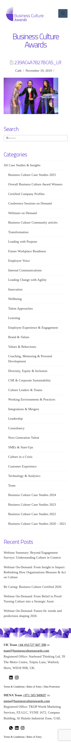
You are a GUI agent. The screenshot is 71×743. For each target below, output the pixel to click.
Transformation (18, 232)
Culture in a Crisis (20, 457)
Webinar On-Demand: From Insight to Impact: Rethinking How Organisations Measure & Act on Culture (35, 572)
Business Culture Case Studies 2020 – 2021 (37, 523)
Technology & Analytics (24, 476)
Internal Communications (25, 270)
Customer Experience (22, 466)
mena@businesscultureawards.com (27, 701)
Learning (14, 318)
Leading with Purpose (22, 241)
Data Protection (52, 686)
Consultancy (16, 428)
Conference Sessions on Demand (30, 203)
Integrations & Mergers (23, 409)
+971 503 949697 (34, 695)
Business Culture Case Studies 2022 (32, 514)
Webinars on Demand (22, 213)
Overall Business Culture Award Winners (35, 184)
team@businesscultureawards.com (26, 650)
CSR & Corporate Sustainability (29, 380)
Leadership (15, 418)
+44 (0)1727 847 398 (32, 645)
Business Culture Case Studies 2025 (32, 175)
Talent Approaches (20, 308)
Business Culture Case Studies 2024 (32, 495)
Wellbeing (15, 299)
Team (11, 485)
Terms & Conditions (14, 686)
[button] (63, 13)
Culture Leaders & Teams (25, 390)
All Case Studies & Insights (22, 165)
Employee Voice (19, 260)
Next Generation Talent (23, 437)
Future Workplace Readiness (27, 251)
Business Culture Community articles (33, 222)
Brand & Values (18, 337)
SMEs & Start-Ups (20, 447)
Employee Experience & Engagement (33, 327)
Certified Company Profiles (26, 194)
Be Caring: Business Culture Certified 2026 (32, 587)
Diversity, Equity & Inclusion (27, 371)
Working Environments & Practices (31, 399)
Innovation (15, 289)
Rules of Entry (34, 686)
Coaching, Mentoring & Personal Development (30, 358)
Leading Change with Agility (27, 280)
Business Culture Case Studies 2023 (32, 504)
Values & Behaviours (22, 346)
